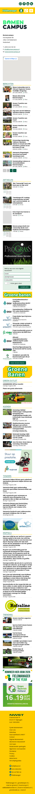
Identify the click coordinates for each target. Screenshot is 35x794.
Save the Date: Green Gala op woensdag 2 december (22, 443)
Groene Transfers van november (20, 104)
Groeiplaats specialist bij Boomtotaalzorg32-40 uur (21, 356)
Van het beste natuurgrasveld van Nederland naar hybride (20, 634)
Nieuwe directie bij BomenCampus (19, 97)
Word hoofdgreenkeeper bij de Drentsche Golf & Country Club (22, 348)
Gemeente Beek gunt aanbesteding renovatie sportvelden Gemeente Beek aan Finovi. (17, 489)
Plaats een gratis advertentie (12, 388)
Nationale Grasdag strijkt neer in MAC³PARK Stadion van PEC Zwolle (21, 436)
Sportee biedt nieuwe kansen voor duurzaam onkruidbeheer (22, 626)
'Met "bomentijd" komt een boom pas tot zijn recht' (22, 184)
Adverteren (13, 758)
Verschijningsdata (15, 761)
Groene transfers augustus (22, 618)
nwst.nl (23, 790)
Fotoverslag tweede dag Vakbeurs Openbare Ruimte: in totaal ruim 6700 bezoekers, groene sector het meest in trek (21, 143)
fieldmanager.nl (11, 783)
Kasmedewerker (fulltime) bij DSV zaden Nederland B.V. (22, 310)
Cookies (12, 756)
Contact (12, 737)
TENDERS (7, 476)
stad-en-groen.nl (12, 785)
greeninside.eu (14, 790)
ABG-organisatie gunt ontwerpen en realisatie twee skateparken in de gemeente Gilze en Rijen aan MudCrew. (16, 497)
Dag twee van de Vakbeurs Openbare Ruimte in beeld (21, 111)
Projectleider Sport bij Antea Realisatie (22, 317)
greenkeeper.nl (23, 783)
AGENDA (7, 406)
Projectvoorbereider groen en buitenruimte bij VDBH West (22, 331)
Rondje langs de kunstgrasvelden (18, 650)
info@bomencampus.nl (11, 49)
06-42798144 (16, 772)
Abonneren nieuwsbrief (17, 742)
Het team (12, 744)
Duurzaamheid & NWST (17, 735)
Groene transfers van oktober (20, 134)
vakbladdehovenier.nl (9, 787)
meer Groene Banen (17, 363)
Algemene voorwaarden (17, 749)
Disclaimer (12, 751)
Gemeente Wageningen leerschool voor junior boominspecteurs (20, 154)
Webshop (12, 732)
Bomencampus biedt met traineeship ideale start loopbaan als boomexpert (21, 227)
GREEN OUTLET (10, 380)
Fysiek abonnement (15, 727)
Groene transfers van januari (20, 126)
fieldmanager (16, 775)
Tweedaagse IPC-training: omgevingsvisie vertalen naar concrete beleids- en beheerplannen (21, 200)
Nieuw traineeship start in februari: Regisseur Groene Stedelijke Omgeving (21, 89)
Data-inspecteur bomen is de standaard (21, 213)
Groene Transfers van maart (20, 119)
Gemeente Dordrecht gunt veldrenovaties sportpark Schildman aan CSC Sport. (17, 512)
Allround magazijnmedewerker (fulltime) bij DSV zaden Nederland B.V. (20, 339)
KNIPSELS (7, 533)
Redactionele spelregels (17, 746)
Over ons (12, 730)
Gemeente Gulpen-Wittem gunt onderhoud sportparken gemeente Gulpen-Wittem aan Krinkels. (17, 481)
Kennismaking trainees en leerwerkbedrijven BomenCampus (21, 163)
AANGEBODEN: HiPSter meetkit (13, 384)
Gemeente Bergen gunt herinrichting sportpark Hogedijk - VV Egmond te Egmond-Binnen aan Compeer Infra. (15, 505)
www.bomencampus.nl (12, 52)
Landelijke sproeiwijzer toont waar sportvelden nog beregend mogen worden (22, 642)
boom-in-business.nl (24, 787)
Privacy (11, 753)
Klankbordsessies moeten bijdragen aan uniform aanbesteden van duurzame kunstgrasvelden (22, 426)
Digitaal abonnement (16, 739)
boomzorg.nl (23, 785)
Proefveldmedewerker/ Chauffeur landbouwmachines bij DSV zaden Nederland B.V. (21, 302)
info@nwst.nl (16, 766)
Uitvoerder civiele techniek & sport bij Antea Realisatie (22, 324)
